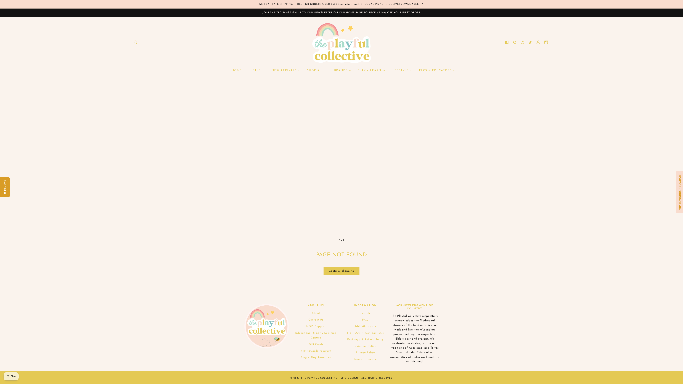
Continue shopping (341, 271)
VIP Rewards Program (316, 351)
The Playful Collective (319, 378)
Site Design (349, 378)
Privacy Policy (365, 352)
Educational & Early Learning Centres (316, 335)
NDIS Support (316, 326)
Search (365, 313)
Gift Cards (316, 344)
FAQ (365, 320)
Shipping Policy (365, 346)
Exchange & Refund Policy (365, 339)
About (316, 313)
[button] (135, 42)
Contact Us (315, 320)
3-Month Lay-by (365, 326)
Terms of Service (365, 359)
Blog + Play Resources (316, 357)
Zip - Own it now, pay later (365, 333)
